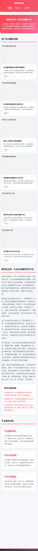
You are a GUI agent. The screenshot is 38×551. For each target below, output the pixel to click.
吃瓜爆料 (17, 8)
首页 (10, 8)
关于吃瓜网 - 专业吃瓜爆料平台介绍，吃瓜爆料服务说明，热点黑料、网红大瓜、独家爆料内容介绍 (18, 407)
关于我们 (27, 8)
